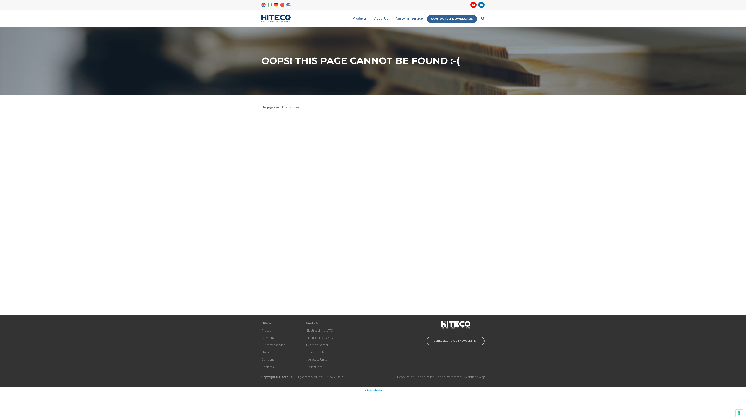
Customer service (273, 344)
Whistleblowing (475, 377)
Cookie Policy (425, 377)
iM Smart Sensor (317, 344)
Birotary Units (315, 352)
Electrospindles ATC (319, 330)
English (263, 5)
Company (267, 359)
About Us (381, 18)
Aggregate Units (316, 359)
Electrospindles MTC (320, 337)
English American (288, 5)
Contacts (267, 366)
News (265, 352)
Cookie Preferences (449, 377)
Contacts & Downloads (452, 19)
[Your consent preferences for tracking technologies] (739, 413)
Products (360, 18)
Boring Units (314, 366)
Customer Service (409, 18)
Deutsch (276, 5)
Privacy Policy (404, 377)
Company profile (272, 337)
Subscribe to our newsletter (455, 341)
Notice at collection (373, 390)
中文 (282, 5)
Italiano (270, 5)
